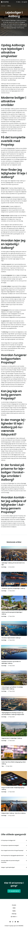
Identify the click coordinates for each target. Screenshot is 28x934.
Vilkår (14, 908)
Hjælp (14, 911)
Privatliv (14, 905)
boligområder (4, 85)
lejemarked (4, 69)
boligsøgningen (11, 148)
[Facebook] (10, 922)
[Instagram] (13, 922)
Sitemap (14, 913)
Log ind (25, 2)
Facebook (3, 210)
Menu (19, 2)
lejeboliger (17, 67)
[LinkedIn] (15, 922)
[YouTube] (18, 922)
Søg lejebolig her (14, 891)
